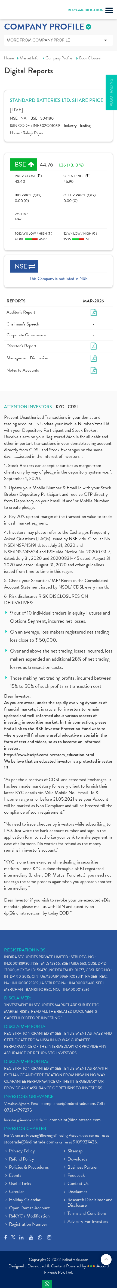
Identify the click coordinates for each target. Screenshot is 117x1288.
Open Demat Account (29, 1208)
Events (15, 1176)
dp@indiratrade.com (23, 913)
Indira (47, 1284)
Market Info (29, 58)
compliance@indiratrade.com (68, 1103)
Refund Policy (21, 1159)
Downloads (77, 1159)
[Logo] (17, 11)
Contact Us (77, 1184)
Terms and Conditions (86, 1214)
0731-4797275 (18, 1110)
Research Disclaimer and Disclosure (89, 1203)
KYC (60, 406)
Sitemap (74, 1151)
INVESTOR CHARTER (25, 1128)
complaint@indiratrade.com (75, 1119)
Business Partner (82, 1168)
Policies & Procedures (29, 1168)
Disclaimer (77, 1192)
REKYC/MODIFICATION (85, 10)
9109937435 (85, 1142)
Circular (16, 1192)
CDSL (73, 406)
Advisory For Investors (87, 1222)
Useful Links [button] (20, 1184)
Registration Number (28, 1225)
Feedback (76, 1176)
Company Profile (58, 58)
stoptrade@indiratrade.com (29, 1142)
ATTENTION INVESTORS (28, 406)
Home (9, 58)
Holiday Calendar (25, 1200)
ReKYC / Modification (29, 1216)
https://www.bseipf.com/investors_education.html (49, 754)
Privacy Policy (22, 1151)
